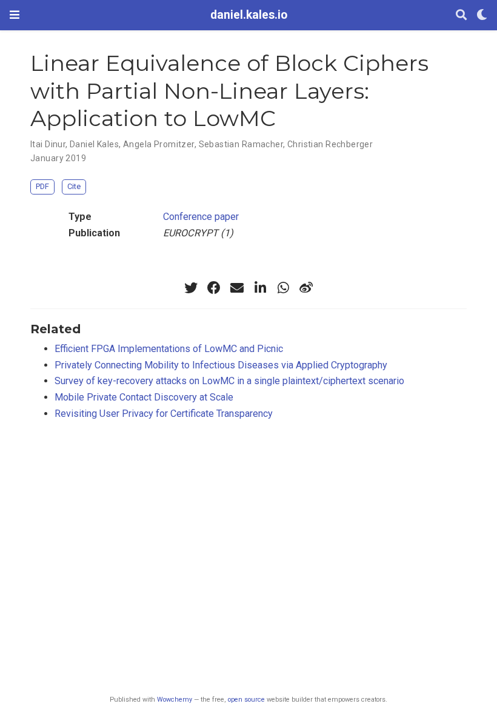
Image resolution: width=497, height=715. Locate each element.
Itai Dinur (47, 144)
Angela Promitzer (159, 144)
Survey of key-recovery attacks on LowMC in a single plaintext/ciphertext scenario (229, 381)
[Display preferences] (481, 15)
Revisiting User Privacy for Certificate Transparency (164, 413)
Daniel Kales (94, 144)
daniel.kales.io (248, 15)
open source (246, 699)
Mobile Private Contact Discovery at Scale (144, 397)
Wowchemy (174, 699)
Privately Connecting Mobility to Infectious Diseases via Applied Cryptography (221, 365)
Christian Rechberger (330, 144)
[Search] (461, 15)
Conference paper (201, 216)
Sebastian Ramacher (241, 144)
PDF (42, 186)
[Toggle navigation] (14, 15)
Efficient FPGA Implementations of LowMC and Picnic (169, 348)
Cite (74, 186)
